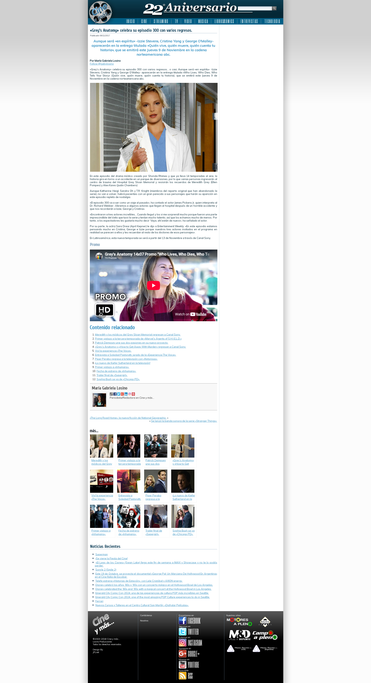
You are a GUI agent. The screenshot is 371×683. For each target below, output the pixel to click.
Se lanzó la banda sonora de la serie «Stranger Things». (184, 420)
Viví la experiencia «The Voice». (113, 350)
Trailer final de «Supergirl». (112, 375)
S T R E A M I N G (161, 21)
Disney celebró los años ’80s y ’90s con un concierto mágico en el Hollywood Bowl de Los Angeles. (154, 584)
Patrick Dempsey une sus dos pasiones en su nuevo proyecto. (131, 342)
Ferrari (99, 601)
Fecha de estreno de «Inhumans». (116, 371)
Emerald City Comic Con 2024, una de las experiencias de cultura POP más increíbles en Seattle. (152, 593)
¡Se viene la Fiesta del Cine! (111, 558)
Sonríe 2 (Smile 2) (105, 569)
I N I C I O (130, 21)
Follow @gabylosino (102, 63)
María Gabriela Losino (109, 388)
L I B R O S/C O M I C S (224, 21)
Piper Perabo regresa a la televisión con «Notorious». (126, 358)
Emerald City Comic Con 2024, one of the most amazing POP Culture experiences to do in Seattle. (152, 597)
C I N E (144, 21)
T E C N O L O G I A (272, 21)
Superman (101, 554)
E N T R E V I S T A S (249, 21)
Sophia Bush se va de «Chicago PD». (118, 379)
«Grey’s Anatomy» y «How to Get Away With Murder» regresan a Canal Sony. (140, 346)
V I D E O (188, 21)
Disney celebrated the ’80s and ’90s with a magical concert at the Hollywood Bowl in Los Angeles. (153, 588)
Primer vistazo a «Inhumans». (112, 367)
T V (176, 21)
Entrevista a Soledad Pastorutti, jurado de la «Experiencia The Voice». (135, 354)
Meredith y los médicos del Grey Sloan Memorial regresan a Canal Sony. (138, 334)
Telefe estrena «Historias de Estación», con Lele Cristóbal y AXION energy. (139, 580)
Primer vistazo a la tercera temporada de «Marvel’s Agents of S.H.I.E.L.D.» (138, 338)
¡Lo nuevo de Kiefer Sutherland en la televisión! (122, 362)
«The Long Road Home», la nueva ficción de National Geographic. (128, 417)
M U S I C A (203, 21)
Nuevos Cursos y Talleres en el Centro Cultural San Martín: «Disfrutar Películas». (142, 605)
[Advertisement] (251, 50)
